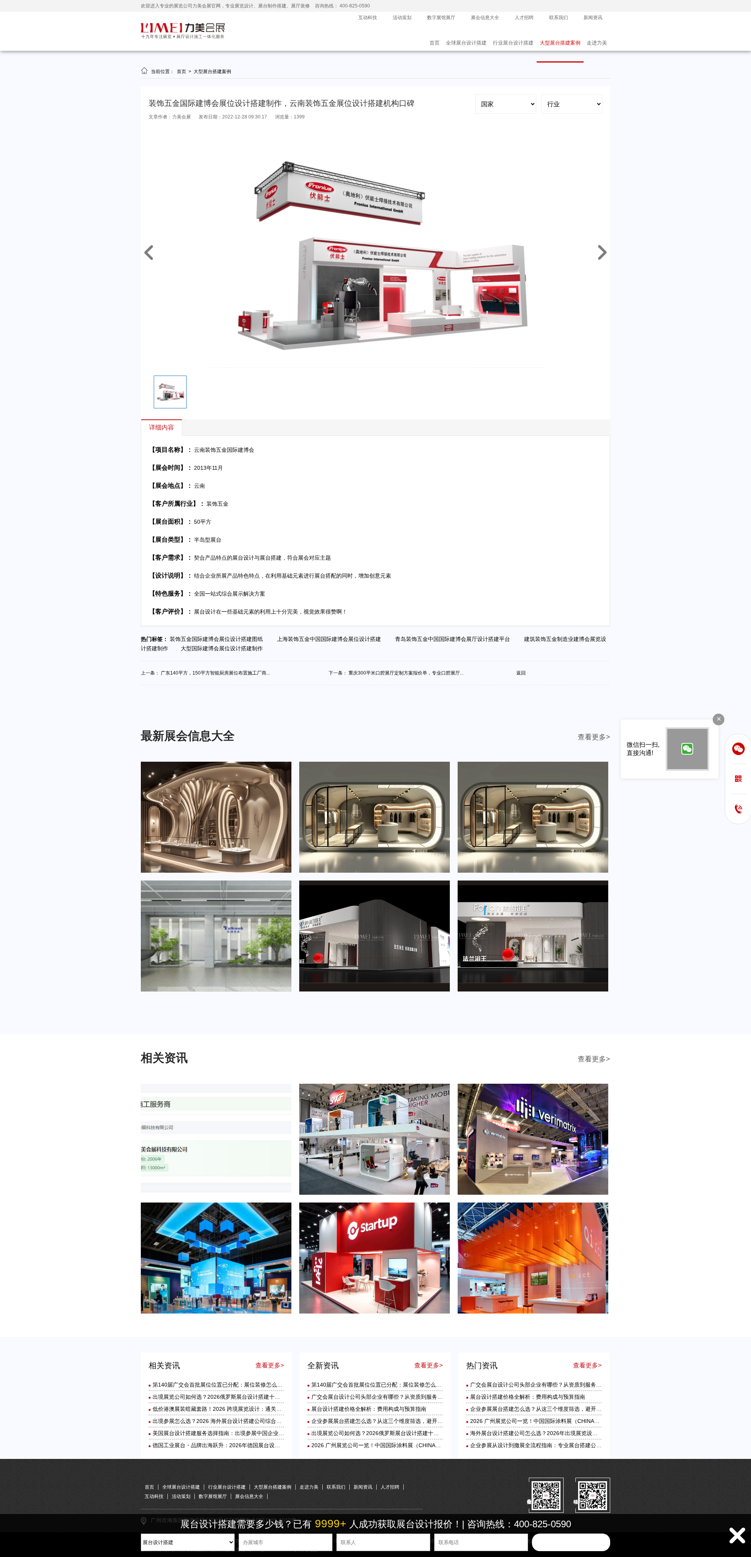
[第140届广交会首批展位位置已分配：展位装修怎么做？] (216, 1193)
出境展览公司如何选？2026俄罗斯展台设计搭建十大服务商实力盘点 (235, 1397)
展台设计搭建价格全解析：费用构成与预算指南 (368, 1409)
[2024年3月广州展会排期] (533, 990)
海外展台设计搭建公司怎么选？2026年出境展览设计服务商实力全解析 (555, 1433)
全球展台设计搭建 (466, 43)
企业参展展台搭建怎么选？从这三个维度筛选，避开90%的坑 (385, 1421)
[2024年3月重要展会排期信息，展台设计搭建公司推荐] (216, 990)
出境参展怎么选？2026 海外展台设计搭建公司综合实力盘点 (225, 1421)
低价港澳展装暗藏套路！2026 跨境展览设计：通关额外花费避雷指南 (236, 1409)
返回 (521, 673)
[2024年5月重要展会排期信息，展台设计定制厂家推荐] (374, 871)
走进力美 (597, 43)
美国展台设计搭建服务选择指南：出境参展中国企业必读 (221, 1433)
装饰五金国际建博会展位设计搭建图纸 (219, 639)
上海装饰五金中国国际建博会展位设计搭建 (330, 639)
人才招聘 (524, 17)
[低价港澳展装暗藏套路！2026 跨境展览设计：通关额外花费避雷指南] (533, 1193)
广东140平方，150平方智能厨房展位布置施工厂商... (215, 673)
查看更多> (594, 737)
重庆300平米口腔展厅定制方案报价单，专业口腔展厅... (406, 673)
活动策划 (402, 17)
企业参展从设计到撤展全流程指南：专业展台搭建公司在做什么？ (549, 1445)
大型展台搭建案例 (560, 43)
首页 (434, 43)
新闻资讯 (593, 17)
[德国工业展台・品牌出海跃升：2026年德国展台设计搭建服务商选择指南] (533, 1312)
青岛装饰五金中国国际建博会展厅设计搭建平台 (454, 639)
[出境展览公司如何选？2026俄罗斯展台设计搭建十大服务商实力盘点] (374, 1193)
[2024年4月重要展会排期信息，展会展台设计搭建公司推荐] (533, 871)
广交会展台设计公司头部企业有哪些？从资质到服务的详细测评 (388, 1397)
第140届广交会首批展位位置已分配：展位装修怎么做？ (220, 1385)
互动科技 (367, 17)
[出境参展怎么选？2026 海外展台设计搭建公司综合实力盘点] (216, 1312)
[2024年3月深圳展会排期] (374, 990)
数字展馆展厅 (441, 17)
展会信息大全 (485, 17)
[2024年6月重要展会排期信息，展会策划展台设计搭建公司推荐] (216, 871)
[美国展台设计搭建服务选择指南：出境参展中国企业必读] (374, 1312)
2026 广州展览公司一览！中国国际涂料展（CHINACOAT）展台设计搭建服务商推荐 (413, 1445)
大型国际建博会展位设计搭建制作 (224, 648)
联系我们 (558, 17)
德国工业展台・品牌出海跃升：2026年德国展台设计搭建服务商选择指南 (241, 1445)
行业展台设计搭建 (513, 43)
